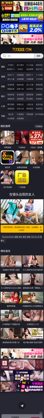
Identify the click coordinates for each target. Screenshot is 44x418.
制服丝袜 (10, 89)
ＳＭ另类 (39, 79)
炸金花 (20, 69)
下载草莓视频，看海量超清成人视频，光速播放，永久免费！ (22, 228)
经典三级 (20, 89)
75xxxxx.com (22, 49)
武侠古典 (39, 104)
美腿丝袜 (10, 99)
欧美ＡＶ (29, 75)
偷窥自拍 (10, 94)
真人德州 (20, 65)
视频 (3, 76)
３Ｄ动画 (39, 75)
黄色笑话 (29, 108)
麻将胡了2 (11, 69)
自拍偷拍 (20, 75)
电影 (3, 86)
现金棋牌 (29, 69)
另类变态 (39, 89)
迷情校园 (10, 108)
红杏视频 (10, 118)
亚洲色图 (20, 94)
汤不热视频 (39, 114)
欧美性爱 (39, 85)
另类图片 (39, 99)
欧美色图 (29, 94)
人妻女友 (29, 104)
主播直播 (29, 79)
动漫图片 (39, 94)
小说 (3, 106)
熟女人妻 (10, 79)
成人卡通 (29, 85)
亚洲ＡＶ (10, 75)
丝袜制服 (20, 79)
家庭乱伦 (20, 104)
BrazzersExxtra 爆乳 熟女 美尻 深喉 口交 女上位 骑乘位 (21, 239)
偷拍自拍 (20, 85)
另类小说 (20, 108)
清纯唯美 (20, 99)
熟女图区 (29, 99)
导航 (3, 116)
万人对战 (29, 65)
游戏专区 (39, 65)
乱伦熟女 (29, 89)
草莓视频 (29, 114)
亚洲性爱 (10, 85)
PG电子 (11, 65)
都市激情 (10, 104)
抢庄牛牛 (39, 69)
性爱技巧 (39, 108)
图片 (3, 96)
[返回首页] (40, 413)
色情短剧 (20, 118)
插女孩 (10, 114)
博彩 (3, 66)
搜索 (38, 56)
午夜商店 (20, 114)
